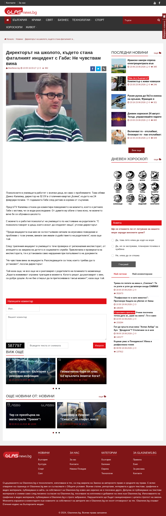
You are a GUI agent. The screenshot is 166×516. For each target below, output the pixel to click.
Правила (137, 459)
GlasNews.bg (14, 68)
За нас (22, 2)
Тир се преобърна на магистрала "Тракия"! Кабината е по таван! (25, 419)
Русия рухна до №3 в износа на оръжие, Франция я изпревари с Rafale (144, 97)
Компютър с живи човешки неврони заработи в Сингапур (144, 80)
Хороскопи (14, 27)
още (101, 396)
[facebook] (92, 68)
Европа (105, 469)
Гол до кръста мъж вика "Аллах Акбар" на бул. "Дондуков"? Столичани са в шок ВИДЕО (136, 329)
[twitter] (98, 68)
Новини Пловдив (78, 469)
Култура (42, 464)
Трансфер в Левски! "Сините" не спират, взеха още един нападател (79, 419)
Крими (36, 20)
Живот (30, 27)
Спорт (99, 20)
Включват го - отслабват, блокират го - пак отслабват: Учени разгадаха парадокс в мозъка (145, 133)
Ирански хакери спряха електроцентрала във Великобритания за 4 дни (143, 62)
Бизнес (63, 20)
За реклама (138, 469)
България (20, 20)
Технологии (81, 20)
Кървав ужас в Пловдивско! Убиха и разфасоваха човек (133, 343)
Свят (49, 20)
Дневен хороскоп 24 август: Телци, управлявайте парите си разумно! (144, 115)
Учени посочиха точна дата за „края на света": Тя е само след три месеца (135, 314)
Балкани (105, 464)
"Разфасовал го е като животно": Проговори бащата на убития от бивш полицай (134, 299)
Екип (135, 464)
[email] (104, 68)
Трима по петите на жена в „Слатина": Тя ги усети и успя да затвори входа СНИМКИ (136, 285)
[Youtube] (155, 3)
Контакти (10, 2)
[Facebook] (159, 3)
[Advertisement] (65, 165)
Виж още (136, 150)
